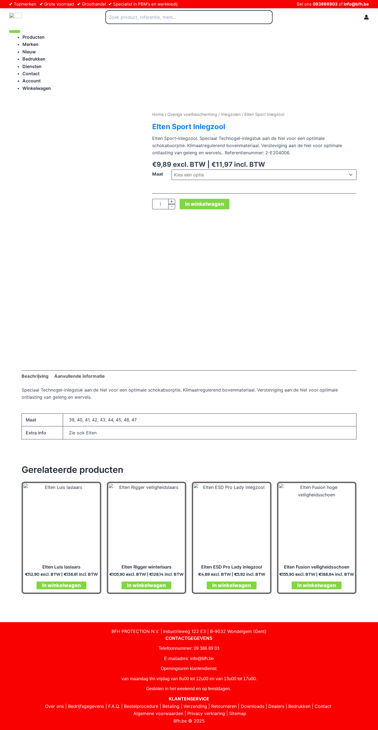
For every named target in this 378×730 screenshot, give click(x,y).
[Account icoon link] (366, 17)
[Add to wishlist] (30, 119)
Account (31, 81)
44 (110, 420)
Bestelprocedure (141, 706)
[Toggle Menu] (14, 31)
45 (118, 420)
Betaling (170, 706)
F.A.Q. (114, 706)
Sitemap (237, 713)
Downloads (252, 706)
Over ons (54, 706)
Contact (31, 73)
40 (79, 420)
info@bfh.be (356, 4)
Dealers (276, 706)
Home (158, 114)
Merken (30, 44)
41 (87, 420)
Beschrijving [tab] (35, 376)
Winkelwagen (36, 88)
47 (134, 420)
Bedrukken (33, 59)
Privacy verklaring (206, 713)
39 (71, 420)
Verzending (195, 706)
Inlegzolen (231, 114)
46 (126, 420)
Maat (157, 174)
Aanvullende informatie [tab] (79, 376)
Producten (33, 37)
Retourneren (224, 706)
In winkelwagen (204, 204)
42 (94, 420)
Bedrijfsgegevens (86, 706)
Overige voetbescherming (192, 114)
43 (102, 420)
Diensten (32, 66)
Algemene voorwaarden (158, 713)
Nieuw (29, 51)
